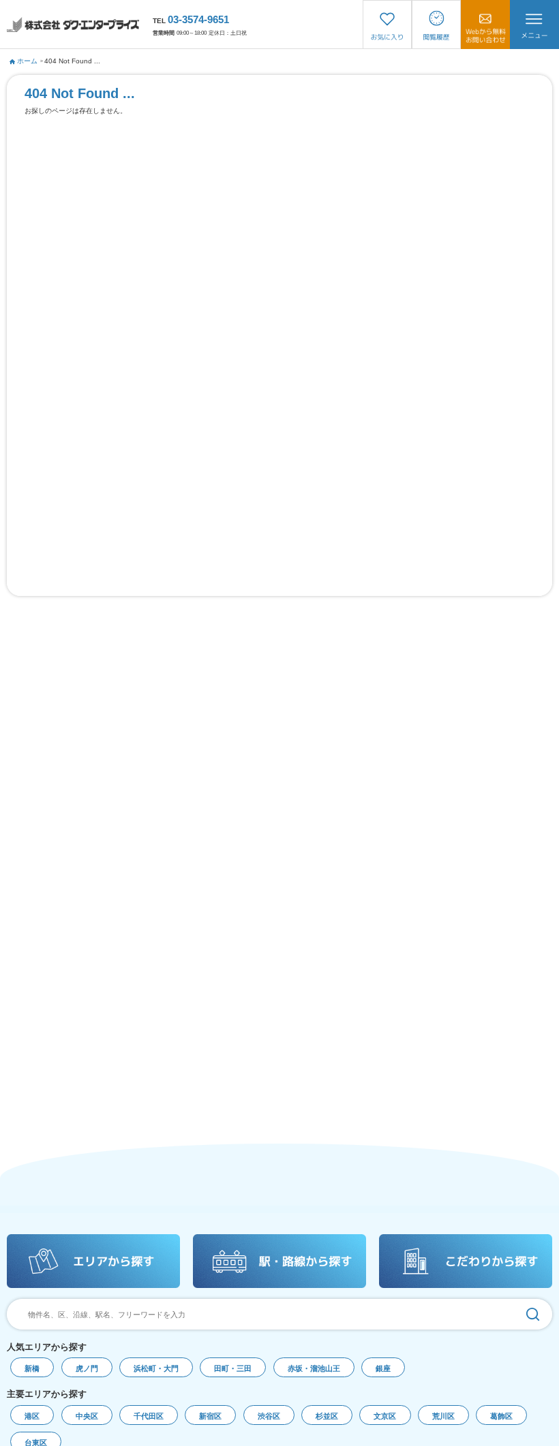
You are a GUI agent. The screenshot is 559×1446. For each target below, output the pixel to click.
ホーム (27, 61)
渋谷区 (269, 1416)
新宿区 (210, 1416)
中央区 (87, 1416)
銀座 (383, 1368)
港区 (32, 1416)
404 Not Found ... (72, 61)
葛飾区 (501, 1416)
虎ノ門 (87, 1368)
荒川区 (443, 1416)
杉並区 (327, 1416)
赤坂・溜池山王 (314, 1368)
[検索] (532, 1314)
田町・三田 (233, 1368)
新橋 (32, 1368)
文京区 (385, 1416)
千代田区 (149, 1416)
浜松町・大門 (156, 1368)
